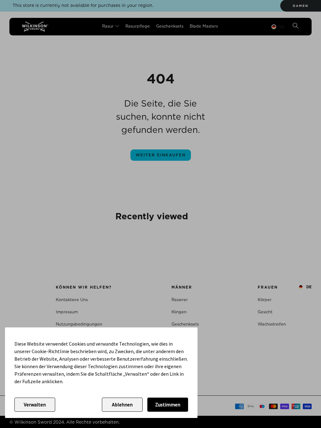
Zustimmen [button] (167, 404)
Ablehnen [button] (122, 404)
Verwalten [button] (35, 404)
